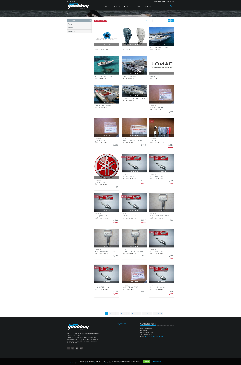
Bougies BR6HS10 (130, 176)
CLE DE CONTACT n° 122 (105, 251)
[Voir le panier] (171, 6)
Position (156, 21)
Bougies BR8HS (156, 176)
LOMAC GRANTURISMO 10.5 (134, 98)
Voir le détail (107, 44)
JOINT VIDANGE (156, 107)
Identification (158, 1)
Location (116, 6)
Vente (106, 6)
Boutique (138, 6)
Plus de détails (157, 361)
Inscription (167, 1)
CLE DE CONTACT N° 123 (133, 251)
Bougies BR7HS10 (130, 216)
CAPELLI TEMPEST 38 (103, 76)
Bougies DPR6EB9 (157, 287)
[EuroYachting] (77, 5)
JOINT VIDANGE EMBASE (132, 141)
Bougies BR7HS (101, 216)
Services (127, 6)
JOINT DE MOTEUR (130, 287)
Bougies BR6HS (156, 251)
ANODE (153, 141)
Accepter (146, 361)
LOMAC (153, 76)
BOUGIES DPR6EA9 (102, 287)
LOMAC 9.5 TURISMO (103, 105)
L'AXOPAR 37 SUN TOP (132, 76)
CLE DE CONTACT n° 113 (160, 216)
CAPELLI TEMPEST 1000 (159, 48)
